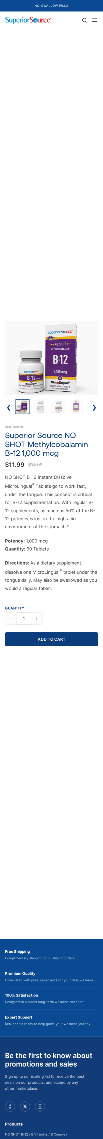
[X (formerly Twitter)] (25, 1107)
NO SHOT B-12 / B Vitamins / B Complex (36, 1134)
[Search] (84, 20)
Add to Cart (52, 639)
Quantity (14, 608)
